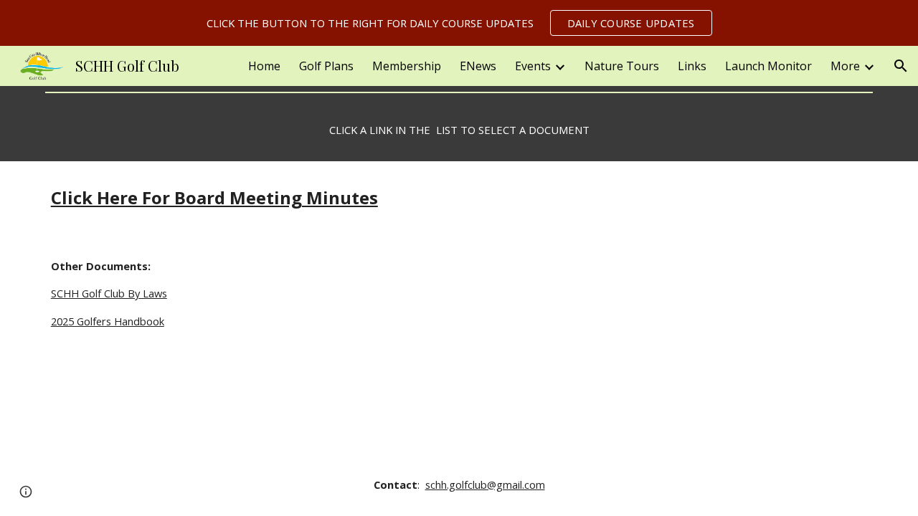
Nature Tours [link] (622, 66)
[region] (459, 23)
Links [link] (692, 66)
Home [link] (264, 66)
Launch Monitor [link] (768, 66)
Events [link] (533, 66)
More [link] (845, 66)
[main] (459, 130)
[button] (901, 66)
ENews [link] (478, 66)
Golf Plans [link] (326, 66)
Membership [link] (406, 66)
